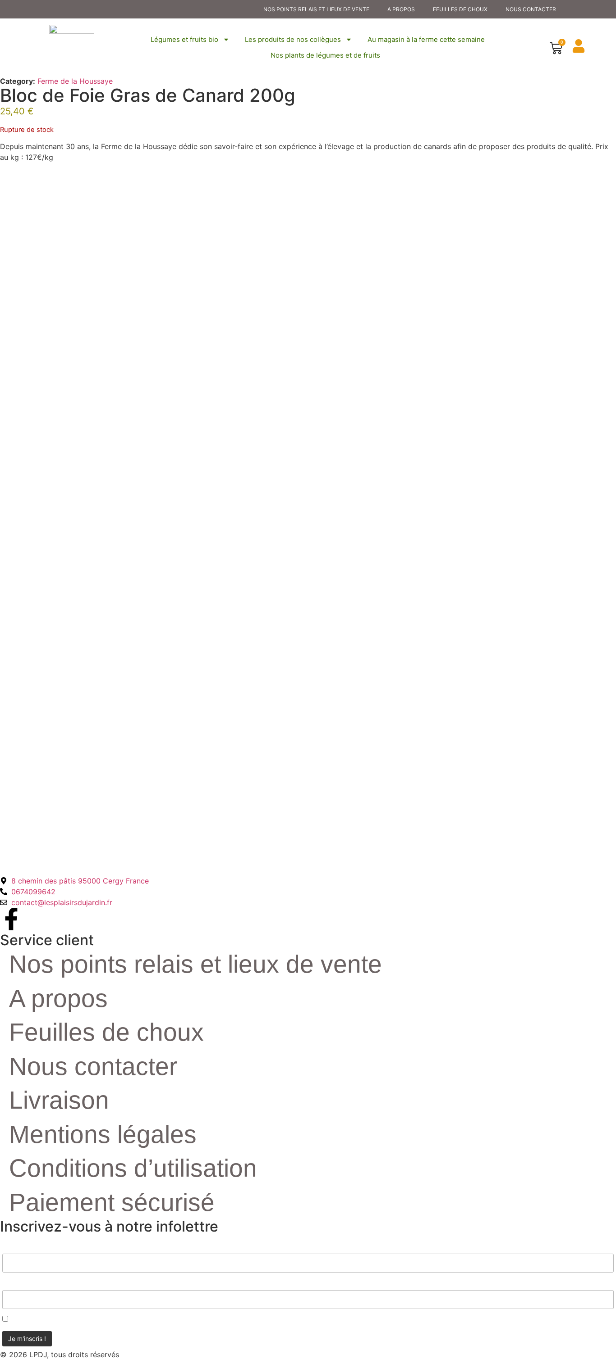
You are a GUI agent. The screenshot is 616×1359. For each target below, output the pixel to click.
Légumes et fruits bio (184, 39)
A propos (401, 9)
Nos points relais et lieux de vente (316, 9)
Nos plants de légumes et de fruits (325, 55)
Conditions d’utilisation (133, 1168)
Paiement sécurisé (112, 1202)
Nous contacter (531, 9)
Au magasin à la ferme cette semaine (426, 39)
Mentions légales (103, 1134)
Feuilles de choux (460, 9)
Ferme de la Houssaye (75, 81)
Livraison (59, 1100)
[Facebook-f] (11, 919)
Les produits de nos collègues (293, 39)
